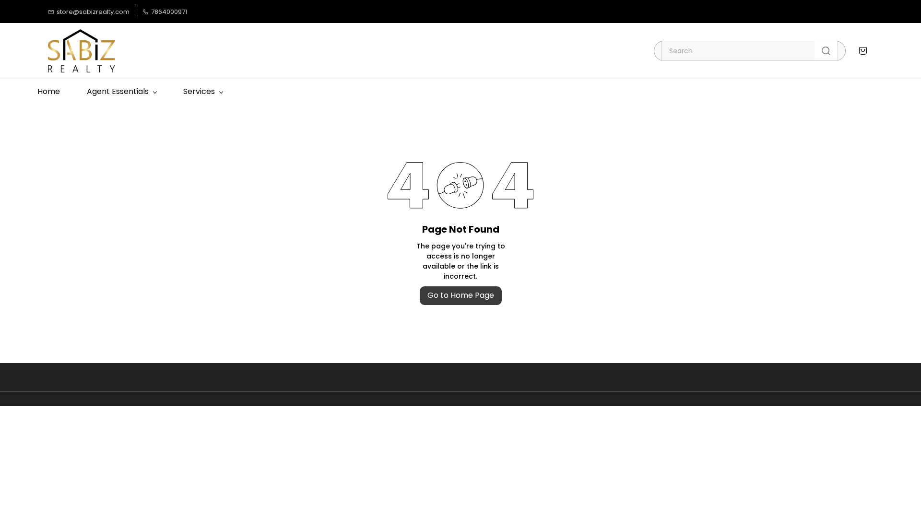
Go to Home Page (460, 295)
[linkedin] (203, 11)
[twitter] (232, 11)
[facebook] (217, 11)
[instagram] (246, 11)
